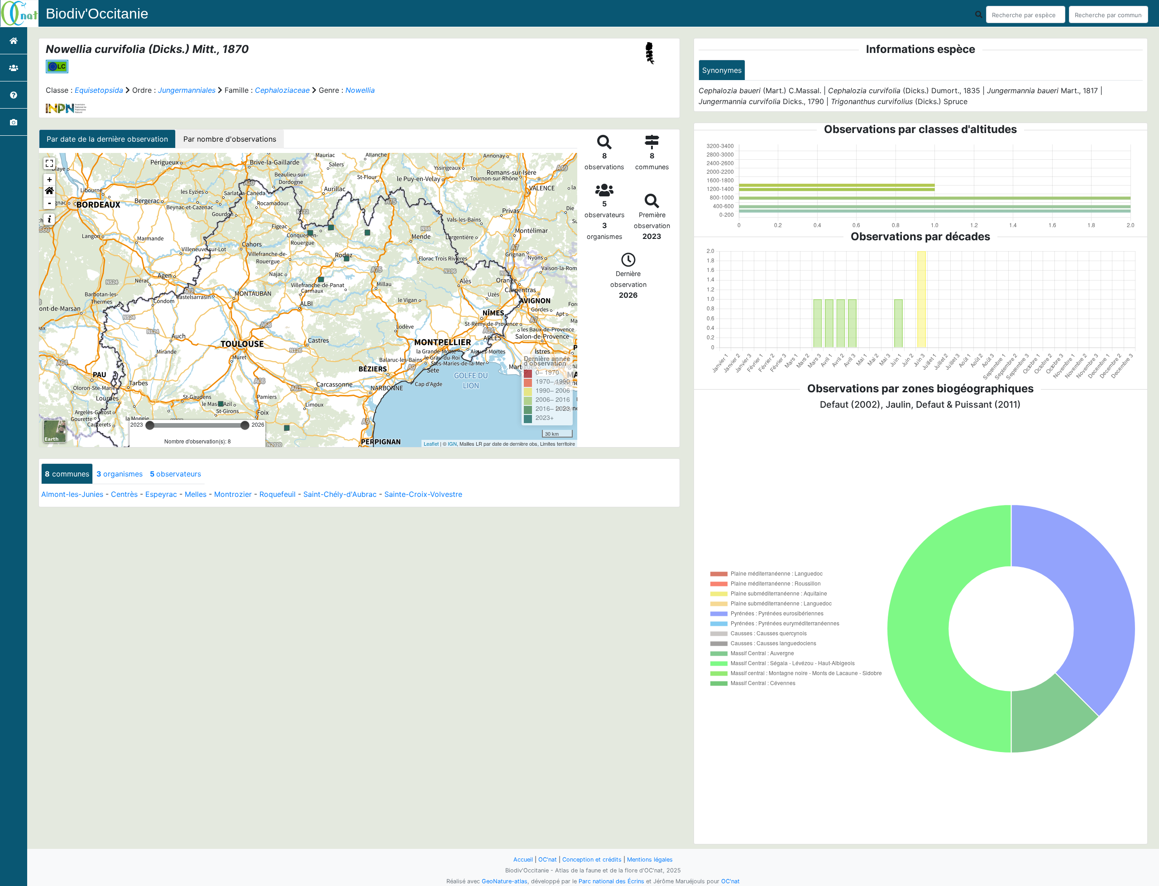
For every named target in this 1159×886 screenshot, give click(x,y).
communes (67, 473)
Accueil (523, 859)
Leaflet (431, 443)
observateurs (175, 473)
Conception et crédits (592, 859)
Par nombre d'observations (229, 138)
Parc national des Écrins (611, 881)
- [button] (49, 203)
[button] (49, 191)
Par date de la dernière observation (107, 138)
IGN (452, 443)
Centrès (124, 494)
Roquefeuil (277, 494)
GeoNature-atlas (504, 881)
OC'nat (547, 859)
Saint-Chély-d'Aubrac (340, 494)
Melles (195, 494)
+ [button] (49, 179)
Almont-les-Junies (72, 494)
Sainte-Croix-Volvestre (423, 494)
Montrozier (233, 494)
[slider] (149, 425)
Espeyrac (161, 494)
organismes (119, 473)
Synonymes (722, 70)
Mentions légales (650, 859)
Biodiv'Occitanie (97, 13)
